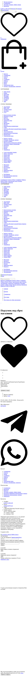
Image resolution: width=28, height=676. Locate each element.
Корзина (2, 70)
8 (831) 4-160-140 (5, 8)
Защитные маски (8, 170)
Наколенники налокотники (11, 126)
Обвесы (6, 81)
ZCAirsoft (6, 98)
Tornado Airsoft (8, 109)
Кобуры (6, 117)
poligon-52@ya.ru (8, 505)
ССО (5, 112)
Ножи (5, 83)
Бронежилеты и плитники (11, 133)
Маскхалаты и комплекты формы (12, 142)
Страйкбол (6, 79)
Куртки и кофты (8, 141)
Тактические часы (8, 85)
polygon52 (3, 406)
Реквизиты (6, 496)
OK (2, 550)
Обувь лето (7, 156)
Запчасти (6, 166)
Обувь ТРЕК (7, 162)
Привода (6, 171)
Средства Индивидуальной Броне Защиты (15, 129)
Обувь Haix (7, 158)
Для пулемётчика (8, 131)
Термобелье (7, 149)
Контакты (6, 6)
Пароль (3, 543)
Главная (6, 288)
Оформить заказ (5, 559)
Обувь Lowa (7, 159)
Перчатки (6, 145)
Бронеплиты (7, 134)
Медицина (6, 123)
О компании (7, 3)
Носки (5, 148)
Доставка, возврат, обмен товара (12, 4)
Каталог (6, 10)
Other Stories (7, 91)
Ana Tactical (7, 106)
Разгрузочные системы (10, 115)
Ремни (5, 122)
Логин (2, 539)
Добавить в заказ (5, 390)
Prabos (5, 93)
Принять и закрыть (5, 674)
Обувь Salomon (8, 160)
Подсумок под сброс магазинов (12, 300)
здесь (21, 673)
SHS (5, 101)
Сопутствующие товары (10, 152)
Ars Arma (6, 111)
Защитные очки (8, 120)
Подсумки (6, 119)
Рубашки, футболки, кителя (11, 140)
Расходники (7, 167)
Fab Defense (7, 174)
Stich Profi (6, 94)
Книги (5, 82)
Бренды (6, 74)
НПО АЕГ (6, 108)
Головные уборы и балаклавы (12, 144)
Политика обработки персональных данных (15, 493)
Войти (2, 545)
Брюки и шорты (8, 138)
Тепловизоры (7, 177)
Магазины (6, 164)
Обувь (5, 78)
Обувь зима (7, 155)
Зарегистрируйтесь (16, 537)
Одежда (6, 76)
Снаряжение (7, 75)
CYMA (6, 100)
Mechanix (6, 96)
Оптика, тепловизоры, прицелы (12, 86)
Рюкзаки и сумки (8, 116)
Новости (3, 286)
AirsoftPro (6, 97)
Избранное (3, 38)
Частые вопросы (8, 2)
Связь (5, 127)
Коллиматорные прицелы (10, 175)
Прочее (6, 124)
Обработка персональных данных (13, 495)
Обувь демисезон (8, 153)
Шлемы (6, 130)
